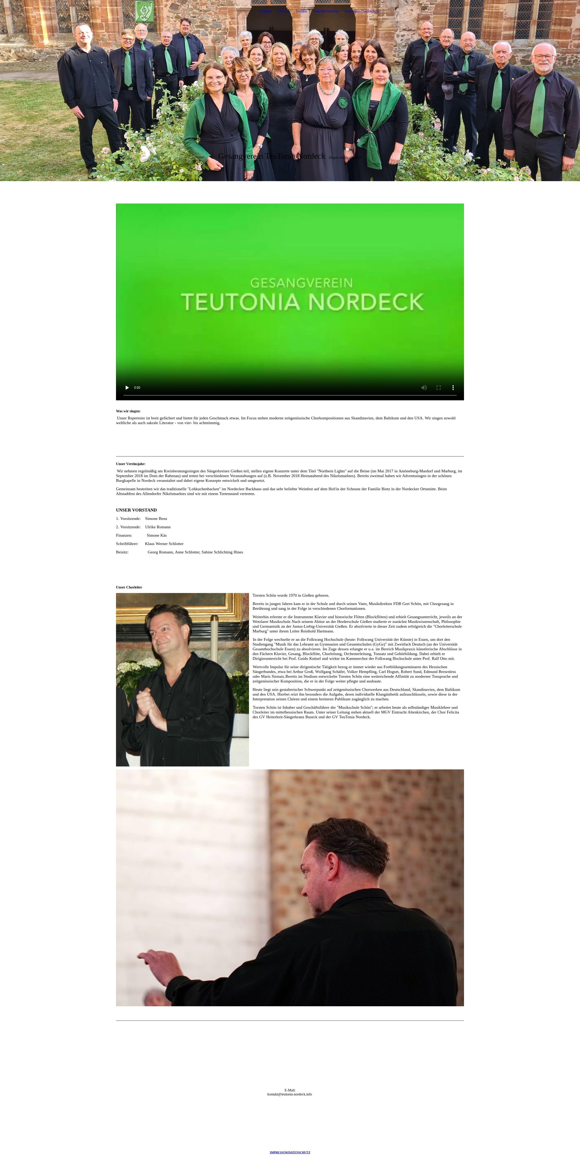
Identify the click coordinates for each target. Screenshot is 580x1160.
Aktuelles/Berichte (326, 11)
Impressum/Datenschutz (362, 11)
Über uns (283, 11)
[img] (144, 11)
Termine (301, 11)
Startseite (265, 11)
